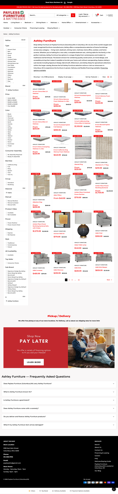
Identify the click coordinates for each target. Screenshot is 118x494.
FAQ (96, 458)
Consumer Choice (20, 28)
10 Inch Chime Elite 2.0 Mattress (40, 92)
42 (79, 280)
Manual (8, 197)
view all (23, 39)
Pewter (9, 140)
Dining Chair (11, 61)
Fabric (9, 192)
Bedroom (28, 22)
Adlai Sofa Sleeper (101, 267)
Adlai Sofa (77, 268)
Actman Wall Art (59, 233)
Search (97, 444)
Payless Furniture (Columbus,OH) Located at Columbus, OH (104, 466)
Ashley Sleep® (12, 285)
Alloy (9, 134)
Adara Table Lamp (80, 245)
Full (8, 166)
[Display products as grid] (108, 77)
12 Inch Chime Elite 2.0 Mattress (40, 123)
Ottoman (10, 73)
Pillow (9, 75)
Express (10, 233)
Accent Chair (11, 49)
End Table (10, 65)
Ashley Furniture (14, 34)
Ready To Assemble (13, 156)
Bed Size (8, 161)
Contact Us (98, 450)
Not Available (11, 215)
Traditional (10, 243)
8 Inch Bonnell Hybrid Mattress (102, 125)
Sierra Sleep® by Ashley (15, 277)
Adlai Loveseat (37, 270)
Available (10, 213)
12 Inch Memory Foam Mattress (102, 97)
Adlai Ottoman (58, 270)
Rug (8, 81)
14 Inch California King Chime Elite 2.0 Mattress (82, 122)
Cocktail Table (12, 59)
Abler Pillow (58, 195)
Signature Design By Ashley (16, 271)
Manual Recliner (12, 201)
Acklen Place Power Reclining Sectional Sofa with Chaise (41, 226)
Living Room (15, 22)
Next (108, 280)
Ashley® (10, 283)
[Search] (73, 15)
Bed (8, 51)
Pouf (9, 77)
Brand (7, 86)
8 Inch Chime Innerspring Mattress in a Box (41, 148)
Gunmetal (10, 144)
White (9, 130)
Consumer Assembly (13, 151)
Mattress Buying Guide (103, 461)
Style (7, 239)
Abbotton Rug (37, 202)
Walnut (9, 136)
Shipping (8, 229)
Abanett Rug (78, 164)
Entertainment (81, 22)
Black (9, 114)
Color (7, 110)
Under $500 (11, 98)
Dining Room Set (12, 63)
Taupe (9, 146)
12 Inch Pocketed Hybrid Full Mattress (62, 126)
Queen (9, 170)
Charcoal (10, 118)
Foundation (11, 67)
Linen (9, 138)
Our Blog (98, 471)
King (9, 168)
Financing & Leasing (37, 28)
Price (7, 94)
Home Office (66, 22)
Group (7, 179)
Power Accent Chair (13, 225)
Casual (9, 247)
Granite (9, 124)
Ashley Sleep (11, 289)
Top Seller (9, 259)
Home (5, 22)
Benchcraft (11, 275)
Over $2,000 (11, 106)
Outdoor (6, 28)
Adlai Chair (98, 233)
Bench (9, 53)
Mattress (54, 22)
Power (8, 219)
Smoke (9, 128)
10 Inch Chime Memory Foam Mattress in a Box (61, 100)
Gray (9, 126)
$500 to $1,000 (11, 100)
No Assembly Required (14, 154)
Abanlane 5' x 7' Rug (101, 165)
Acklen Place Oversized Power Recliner (82, 193)
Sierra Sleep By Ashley (14, 273)
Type (7, 46)
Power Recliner (12, 223)
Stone (9, 142)
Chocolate (10, 120)
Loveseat (10, 69)
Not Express (11, 235)
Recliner (10, 79)
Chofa (9, 57)
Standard (10, 182)
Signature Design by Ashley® (16, 279)
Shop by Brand (52, 28)
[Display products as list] (111, 77)
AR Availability (11, 251)
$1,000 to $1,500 (12, 102)
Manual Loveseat (12, 203)
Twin (9, 172)
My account (83, 16)
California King (12, 164)
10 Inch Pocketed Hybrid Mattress (82, 96)
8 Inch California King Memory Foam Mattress (61, 151)
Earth (9, 122)
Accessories (95, 22)
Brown (9, 116)
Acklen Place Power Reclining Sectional (102, 187)
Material (8, 189)
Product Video (11, 209)
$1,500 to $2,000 (12, 104)
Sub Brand (9, 267)
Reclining (10, 184)
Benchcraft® (11, 281)
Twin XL (10, 174)
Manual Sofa (11, 205)
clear (24, 85)
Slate (9, 132)
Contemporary (12, 245)
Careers (97, 456)
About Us (98, 447)
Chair (9, 55)
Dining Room (41, 22)
